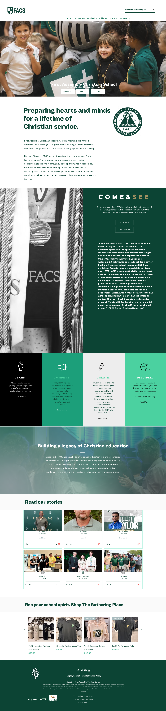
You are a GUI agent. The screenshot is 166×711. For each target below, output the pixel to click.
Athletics (42, 538)
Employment (72, 676)
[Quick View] (41, 629)
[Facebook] (78, 670)
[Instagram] (89, 670)
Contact (83, 676)
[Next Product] (141, 629)
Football (83, 538)
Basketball (123, 538)
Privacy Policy (94, 676)
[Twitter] (81, 670)
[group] (83, 637)
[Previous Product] (24, 629)
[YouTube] (85, 670)
